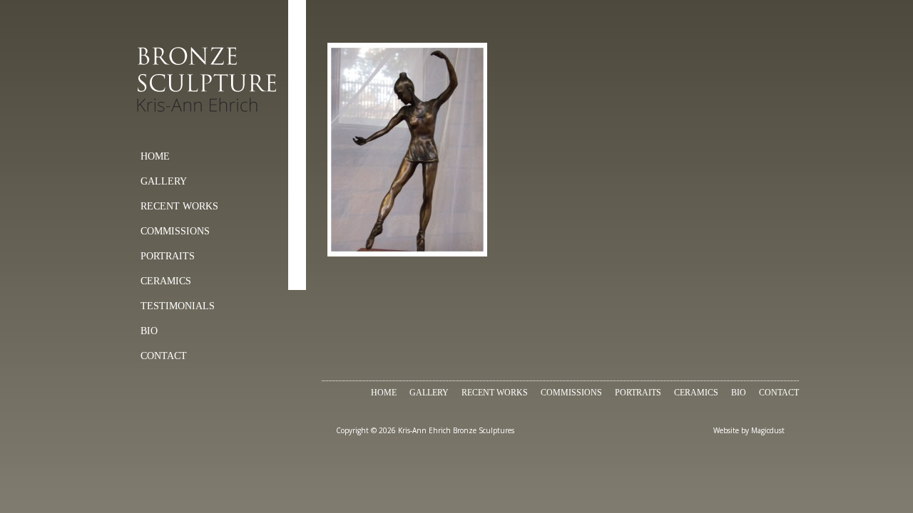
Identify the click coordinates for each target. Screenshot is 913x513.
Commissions (175, 231)
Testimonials (178, 306)
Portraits (168, 256)
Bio (149, 331)
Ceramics (166, 281)
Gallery (164, 181)
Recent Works (179, 206)
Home (155, 156)
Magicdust (768, 430)
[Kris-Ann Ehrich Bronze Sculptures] (210, 80)
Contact (164, 356)
